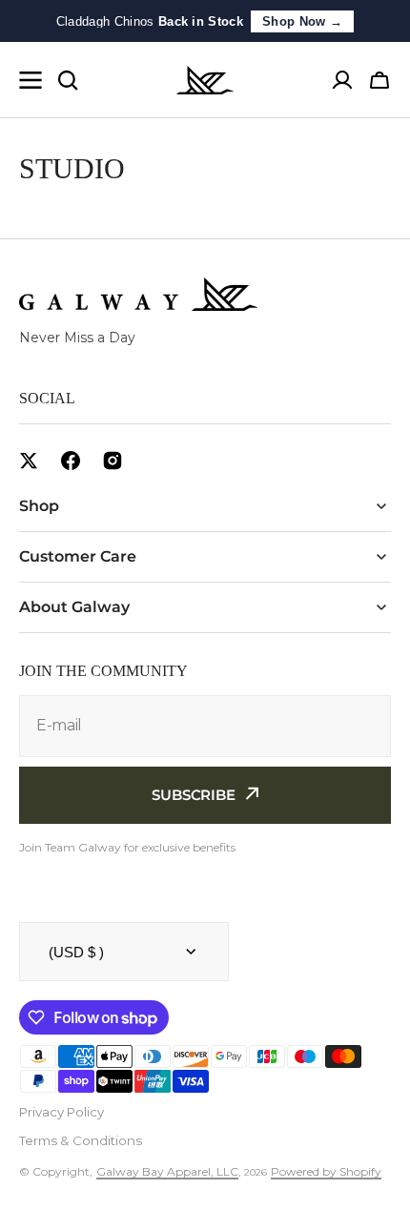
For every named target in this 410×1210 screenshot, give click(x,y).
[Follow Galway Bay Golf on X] (29, 461)
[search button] (67, 80)
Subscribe (194, 795)
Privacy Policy (61, 1111)
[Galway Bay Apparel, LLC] (205, 80)
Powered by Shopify (326, 1171)
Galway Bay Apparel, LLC (167, 1171)
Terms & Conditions (80, 1140)
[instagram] (112, 461)
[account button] (342, 80)
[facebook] (71, 461)
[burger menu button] (30, 80)
